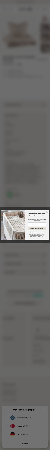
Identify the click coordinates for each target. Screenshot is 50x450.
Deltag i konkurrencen (36, 228)
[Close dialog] (47, 212)
